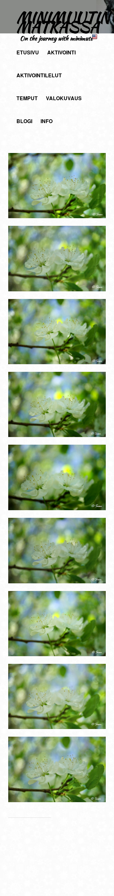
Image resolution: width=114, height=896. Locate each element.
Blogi (24, 121)
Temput (27, 98)
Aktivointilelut (39, 75)
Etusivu (27, 52)
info (47, 121)
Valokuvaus (64, 98)
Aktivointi (61, 52)
